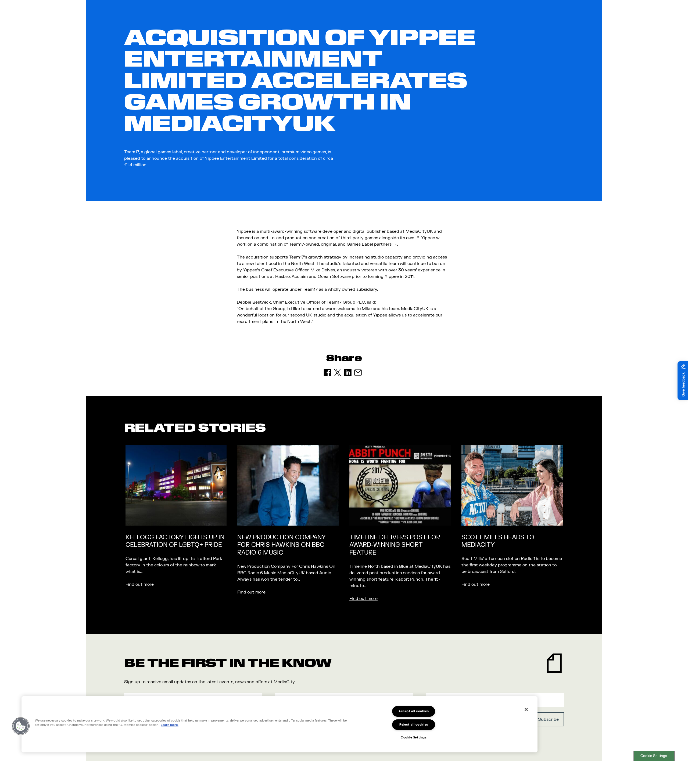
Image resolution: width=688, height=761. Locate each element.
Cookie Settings (653, 756)
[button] (20, 726)
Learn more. (169, 725)
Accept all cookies (414, 711)
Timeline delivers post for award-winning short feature (394, 545)
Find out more (140, 584)
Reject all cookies (413, 725)
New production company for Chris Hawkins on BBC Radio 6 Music (281, 545)
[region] (280, 724)
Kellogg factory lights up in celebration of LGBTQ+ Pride (175, 541)
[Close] (526, 709)
